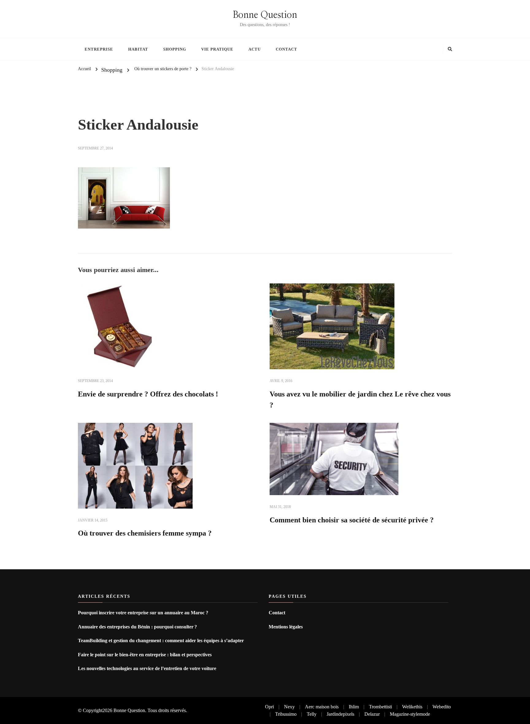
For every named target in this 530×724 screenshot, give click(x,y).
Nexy (289, 706)
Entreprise (99, 49)
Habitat (138, 49)
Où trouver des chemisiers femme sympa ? (145, 533)
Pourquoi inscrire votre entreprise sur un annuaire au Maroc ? (143, 612)
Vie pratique (217, 49)
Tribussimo (286, 714)
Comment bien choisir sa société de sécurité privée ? (352, 520)
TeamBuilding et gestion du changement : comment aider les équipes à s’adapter (161, 640)
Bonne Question (265, 15)
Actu (254, 49)
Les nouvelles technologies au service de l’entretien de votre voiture (147, 668)
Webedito (441, 706)
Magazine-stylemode (410, 714)
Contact (286, 49)
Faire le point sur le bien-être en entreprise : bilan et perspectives (145, 654)
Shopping (174, 49)
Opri (269, 706)
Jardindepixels (340, 714)
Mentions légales (286, 626)
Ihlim (354, 706)
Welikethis (412, 706)
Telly (312, 714)
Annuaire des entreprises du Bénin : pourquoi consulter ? (138, 626)
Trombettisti (380, 706)
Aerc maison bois (322, 706)
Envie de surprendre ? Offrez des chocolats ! (148, 394)
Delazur (372, 714)
